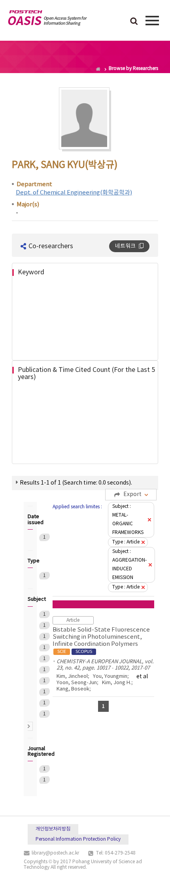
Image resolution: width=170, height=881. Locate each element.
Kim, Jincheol (72, 676)
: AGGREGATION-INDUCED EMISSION (129, 564)
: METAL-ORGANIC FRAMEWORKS (128, 519)
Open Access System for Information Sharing (47, 19)
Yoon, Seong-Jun (77, 683)
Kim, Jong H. (116, 683)
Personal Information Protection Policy (78, 839)
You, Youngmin (110, 676)
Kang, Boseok (73, 689)
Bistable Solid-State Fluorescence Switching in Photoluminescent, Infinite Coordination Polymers (101, 640)
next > (28, 726)
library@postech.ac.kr (55, 853)
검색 (134, 21)
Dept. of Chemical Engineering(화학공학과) (74, 192)
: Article (126, 542)
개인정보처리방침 (53, 829)
